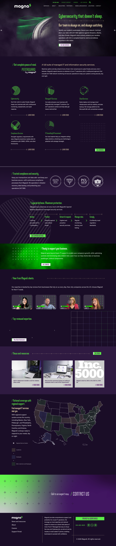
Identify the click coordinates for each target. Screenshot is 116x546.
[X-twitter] (92, 525)
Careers (75, 2)
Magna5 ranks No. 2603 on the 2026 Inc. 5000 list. (88, 381)
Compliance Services (17, 133)
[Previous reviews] (10, 330)
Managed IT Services (51, 98)
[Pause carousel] (32, 337)
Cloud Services (83, 98)
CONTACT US (81, 494)
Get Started (84, 2)
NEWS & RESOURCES (81, 5)
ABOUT (54, 5)
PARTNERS (70, 5)
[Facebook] (95, 525)
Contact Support (66, 2)
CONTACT (98, 5)
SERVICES (46, 5)
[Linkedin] (88, 525)
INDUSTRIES (62, 5)
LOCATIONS (91, 5)
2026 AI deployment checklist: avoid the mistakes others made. (26, 381)
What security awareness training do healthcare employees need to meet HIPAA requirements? (57, 381)
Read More (36, 385)
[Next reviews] (54, 330)
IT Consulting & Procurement (53, 133)
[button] (1, 30)
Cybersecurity (15, 98)
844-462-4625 (56, 2)
